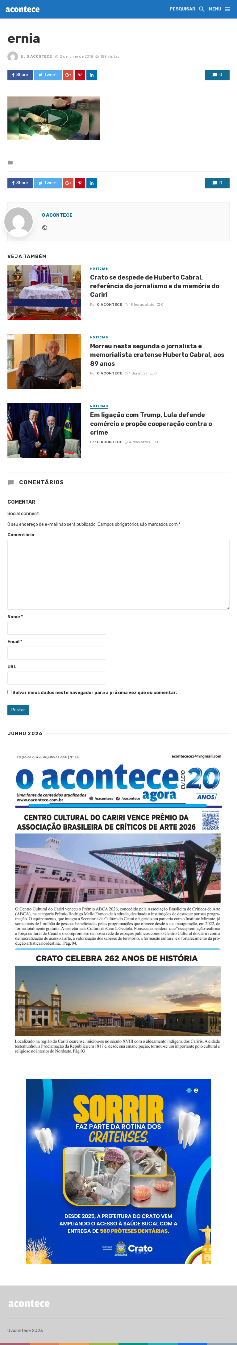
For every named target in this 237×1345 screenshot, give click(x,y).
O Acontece (39, 56)
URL (11, 666)
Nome (15, 616)
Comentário (20, 535)
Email (14, 641)
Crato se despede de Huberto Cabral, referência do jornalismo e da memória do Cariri (154, 286)
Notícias (99, 269)
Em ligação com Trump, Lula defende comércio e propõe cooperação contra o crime (151, 423)
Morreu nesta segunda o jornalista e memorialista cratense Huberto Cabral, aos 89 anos (157, 354)
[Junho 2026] (118, 904)
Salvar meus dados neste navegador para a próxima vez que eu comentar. (94, 692)
